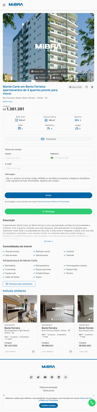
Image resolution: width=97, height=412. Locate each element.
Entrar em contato (13, 149)
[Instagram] (65, 377)
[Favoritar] (86, 87)
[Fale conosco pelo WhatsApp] (91, 402)
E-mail (8, 164)
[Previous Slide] (5, 47)
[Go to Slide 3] (19, 319)
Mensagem (10, 174)
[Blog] (31, 377)
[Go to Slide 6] (25, 319)
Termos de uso (48, 390)
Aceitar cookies (49, 405)
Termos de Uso (43, 202)
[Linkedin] (59, 377)
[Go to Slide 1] (14, 319)
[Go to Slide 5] (23, 319)
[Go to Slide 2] (17, 319)
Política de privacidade (48, 387)
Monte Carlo (7, 101)
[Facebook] (52, 377)
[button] (48, 47)
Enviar (48, 195)
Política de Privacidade (60, 202)
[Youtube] (45, 377)
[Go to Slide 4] (21, 319)
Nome (8, 154)
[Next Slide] (92, 47)
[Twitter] (38, 377)
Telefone (54, 154)
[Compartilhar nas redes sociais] (92, 87)
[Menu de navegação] (4, 5)
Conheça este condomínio (20, 284)
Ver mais (47, 241)
